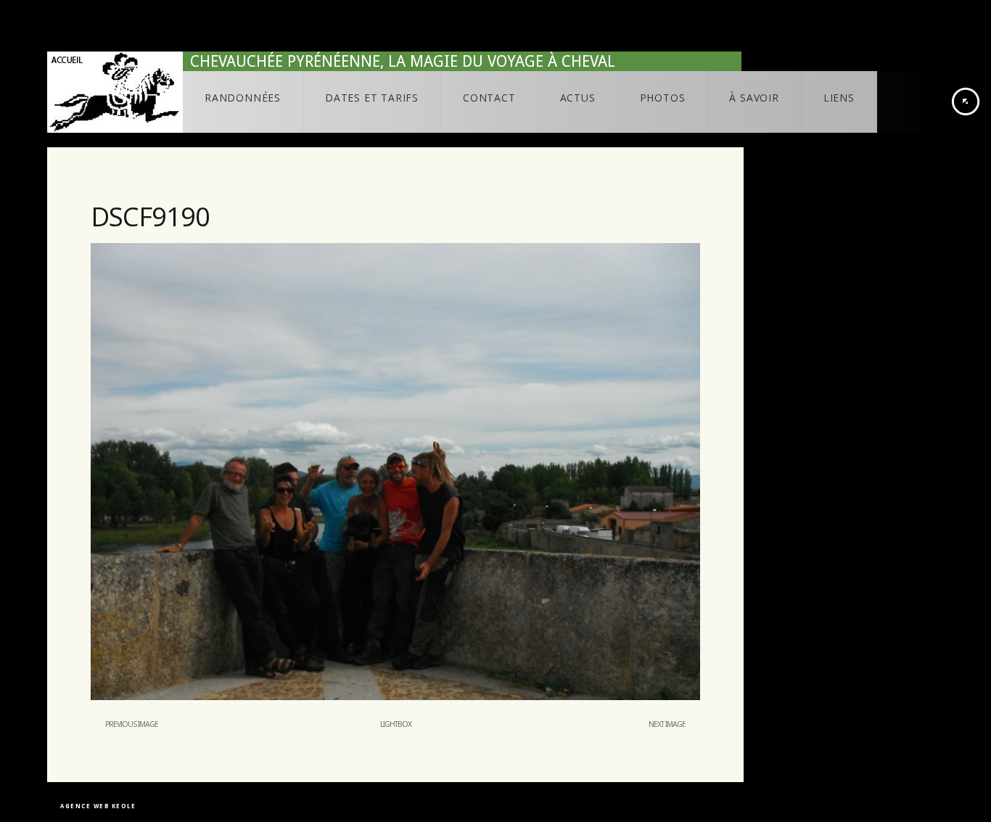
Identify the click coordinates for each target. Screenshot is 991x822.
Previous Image (131, 724)
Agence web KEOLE (98, 806)
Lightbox (395, 724)
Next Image (667, 724)
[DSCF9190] (395, 697)
